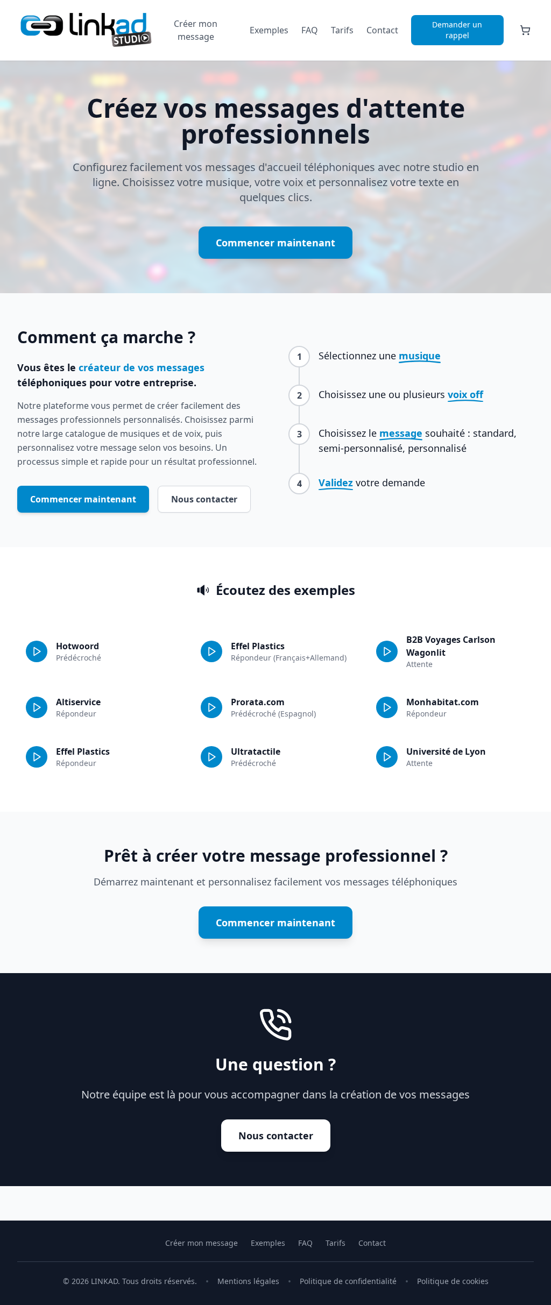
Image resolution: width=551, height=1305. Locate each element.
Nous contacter (204, 499)
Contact (382, 30)
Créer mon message (195, 30)
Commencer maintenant (275, 242)
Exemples (269, 30)
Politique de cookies (453, 1281)
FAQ (309, 30)
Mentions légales (248, 1281)
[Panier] (525, 30)
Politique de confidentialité (348, 1281)
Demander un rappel (457, 29)
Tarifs (342, 30)
